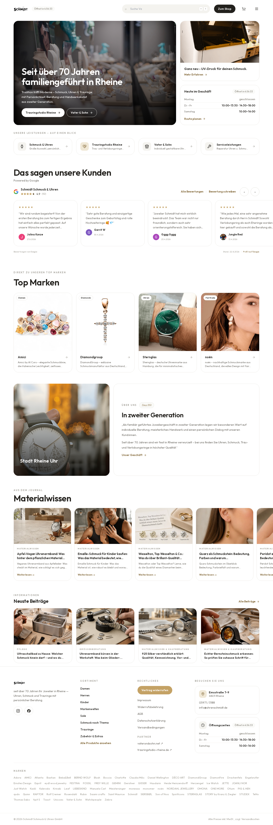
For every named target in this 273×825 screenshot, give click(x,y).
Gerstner (129, 783)
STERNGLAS (194, 794)
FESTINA (75, 783)
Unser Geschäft (132, 455)
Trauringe (87, 729)
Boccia (107, 777)
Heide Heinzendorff (176, 783)
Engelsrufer (252, 777)
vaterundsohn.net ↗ (150, 743)
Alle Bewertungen (192, 191)
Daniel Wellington (158, 777)
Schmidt (132, 794)
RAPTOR (38, 794)
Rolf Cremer (54, 794)
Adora (17, 777)
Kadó (33, 788)
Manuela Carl (98, 788)
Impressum (144, 700)
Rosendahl (70, 794)
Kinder (85, 702)
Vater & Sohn (79, 112)
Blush (97, 777)
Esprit (38, 783)
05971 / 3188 (207, 702)
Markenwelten (90, 709)
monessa (134, 788)
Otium (231, 788)
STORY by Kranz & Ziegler (220, 794)
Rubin (83, 794)
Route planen (192, 118)
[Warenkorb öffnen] (243, 8)
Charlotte (120, 777)
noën (161, 788)
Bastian (51, 777)
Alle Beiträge (247, 601)
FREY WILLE (102, 783)
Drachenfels (234, 777)
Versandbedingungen (151, 727)
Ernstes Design (22, 783)
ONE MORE (217, 788)
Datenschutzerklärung (152, 720)
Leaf (67, 788)
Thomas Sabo (22, 799)
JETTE (225, 783)
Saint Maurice (116, 794)
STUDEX (244, 794)
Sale (83, 716)
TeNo (256, 794)
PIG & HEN (244, 788)
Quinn (26, 794)
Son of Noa (162, 794)
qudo (17, 794)
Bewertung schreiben (222, 191)
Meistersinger (117, 788)
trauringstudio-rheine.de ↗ (155, 750)
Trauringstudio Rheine (41, 112)
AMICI (27, 777)
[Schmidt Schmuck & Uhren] (21, 9)
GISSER (142, 783)
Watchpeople (93, 799)
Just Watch (20, 788)
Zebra (108, 799)
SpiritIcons (178, 794)
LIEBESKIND (80, 788)
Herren (85, 695)
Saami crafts (97, 794)
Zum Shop (224, 9)
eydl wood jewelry (56, 783)
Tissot (46, 799)
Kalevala (44, 788)
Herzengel (197, 783)
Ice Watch (213, 783)
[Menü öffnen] (256, 8)
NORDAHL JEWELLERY (180, 788)
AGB (140, 714)
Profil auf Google (251, 251)
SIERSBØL (146, 794)
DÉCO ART (178, 777)
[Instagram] (18, 710)
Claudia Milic (136, 777)
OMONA (202, 788)
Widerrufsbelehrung (150, 707)
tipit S (36, 799)
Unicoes (58, 799)
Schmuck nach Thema (95, 722)
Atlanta (39, 777)
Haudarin (155, 783)
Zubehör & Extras (92, 736)
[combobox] (166, 8)
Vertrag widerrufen (155, 690)
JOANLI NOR (239, 783)
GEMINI (116, 783)
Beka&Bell (65, 777)
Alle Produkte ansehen (96, 743)
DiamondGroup (197, 777)
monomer (148, 788)
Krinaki (57, 788)
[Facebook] (28, 710)
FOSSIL (87, 783)
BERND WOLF (82, 777)
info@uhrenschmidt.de (213, 707)
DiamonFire (217, 777)
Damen (85, 688)
